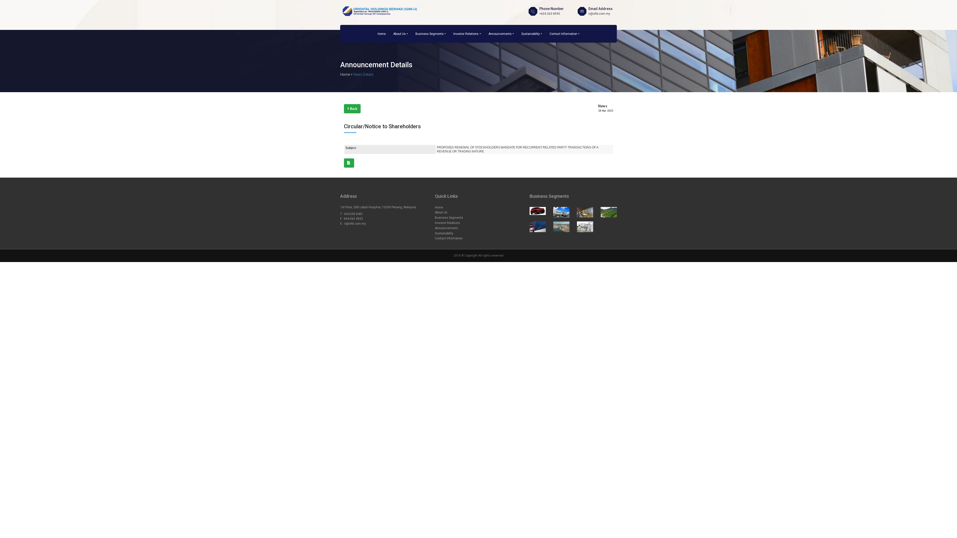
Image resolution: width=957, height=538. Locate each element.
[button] (352, 108)
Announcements (500, 34)
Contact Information (563, 34)
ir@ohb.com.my (355, 223)
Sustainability (530, 34)
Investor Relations (465, 34)
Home (382, 34)
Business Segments (429, 34)
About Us (399, 34)
